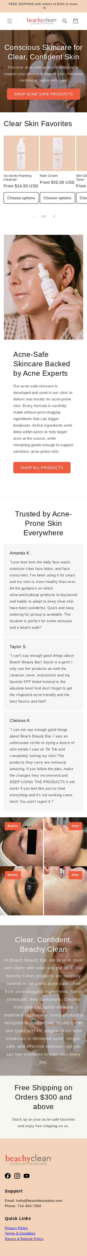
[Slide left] (33, 216)
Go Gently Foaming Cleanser (17, 177)
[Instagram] (17, 1176)
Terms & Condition (20, 1233)
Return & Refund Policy (24, 1239)
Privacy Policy (16, 1228)
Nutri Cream (49, 175)
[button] (9, 21)
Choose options (21, 198)
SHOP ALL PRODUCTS (42, 468)
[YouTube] (26, 1176)
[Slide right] (54, 216)
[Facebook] (8, 1176)
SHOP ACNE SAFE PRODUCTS (43, 94)
